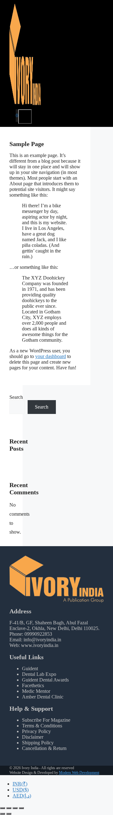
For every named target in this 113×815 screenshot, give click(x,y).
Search (16, 397)
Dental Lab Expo (39, 674)
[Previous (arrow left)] (2, 814)
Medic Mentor (36, 691)
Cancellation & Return (44, 748)
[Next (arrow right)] (8, 814)
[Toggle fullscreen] (8, 808)
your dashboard (50, 356)
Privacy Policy (36, 731)
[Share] (15, 808)
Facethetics (33, 685)
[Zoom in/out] (2, 808)
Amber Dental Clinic (42, 696)
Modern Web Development (79, 772)
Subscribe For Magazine (46, 720)
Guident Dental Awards (45, 679)
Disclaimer (32, 737)
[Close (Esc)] (21, 808)
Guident (30, 668)
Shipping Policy (38, 742)
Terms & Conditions (42, 725)
